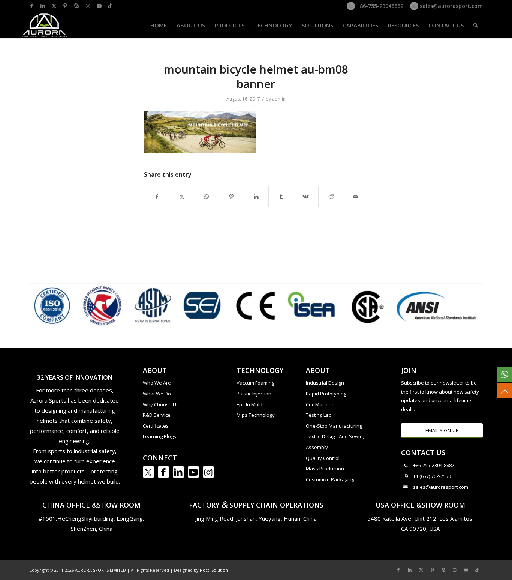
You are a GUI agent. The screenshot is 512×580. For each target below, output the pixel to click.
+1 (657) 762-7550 (432, 476)
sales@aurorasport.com (450, 5)
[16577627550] (504, 374)
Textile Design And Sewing (335, 436)
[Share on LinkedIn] (256, 196)
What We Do (157, 393)
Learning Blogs (159, 436)
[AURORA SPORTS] (45, 25)
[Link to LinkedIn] (42, 5)
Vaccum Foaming (255, 382)
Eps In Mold (249, 404)
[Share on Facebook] (156, 196)
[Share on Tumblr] (281, 196)
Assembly (317, 447)
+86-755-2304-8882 (433, 465)
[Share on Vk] (305, 196)
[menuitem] (158, 25)
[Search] (476, 25)
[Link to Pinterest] (65, 5)
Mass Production (325, 468)
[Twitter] (148, 472)
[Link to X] (54, 5)
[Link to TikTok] (110, 5)
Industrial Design (325, 382)
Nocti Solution (214, 570)
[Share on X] (181, 196)
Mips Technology (256, 415)
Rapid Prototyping (326, 393)
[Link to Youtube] (99, 5)
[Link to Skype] (76, 5)
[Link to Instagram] (87, 5)
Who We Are (157, 382)
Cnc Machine (320, 404)
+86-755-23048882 (379, 5)
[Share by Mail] (355, 196)
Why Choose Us (161, 404)
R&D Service (157, 415)
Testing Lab (319, 415)
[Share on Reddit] (331, 196)
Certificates (156, 425)
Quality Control (323, 458)
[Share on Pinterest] (231, 196)
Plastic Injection (254, 393)
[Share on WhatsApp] (206, 196)
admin (279, 99)
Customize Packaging (330, 479)
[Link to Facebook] (31, 5)
